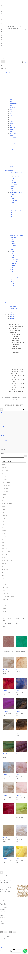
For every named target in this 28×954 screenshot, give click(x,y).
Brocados (4, 473)
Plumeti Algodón (13, 137)
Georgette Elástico (13, 103)
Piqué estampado (14, 281)
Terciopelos (12, 160)
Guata (11, 105)
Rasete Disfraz (13, 143)
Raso (11, 145)
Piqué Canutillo (14, 263)
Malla (11, 119)
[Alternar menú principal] (1, 409)
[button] (2, 65)
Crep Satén (12, 89)
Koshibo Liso (12, 107)
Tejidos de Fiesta (13, 223)
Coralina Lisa (16, 277)
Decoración (12, 251)
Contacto (7, 393)
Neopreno (4, 533)
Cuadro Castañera (13, 91)
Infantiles (11, 269)
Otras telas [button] (3, 445)
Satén (11, 151)
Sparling (11, 154)
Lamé (11, 109)
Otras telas (8, 322)
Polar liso (12, 129)
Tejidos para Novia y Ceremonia (16, 235)
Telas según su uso (9, 170)
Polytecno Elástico (13, 133)
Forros (11, 99)
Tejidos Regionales (14, 218)
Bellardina (12, 82)
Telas (6, 76)
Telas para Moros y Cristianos (16, 192)
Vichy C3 (12, 164)
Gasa (11, 101)
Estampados (12, 95)
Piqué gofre (13, 279)
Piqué (11, 139)
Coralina (4, 476)
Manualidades (12, 292)
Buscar (2, 453)
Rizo (11, 147)
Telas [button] (2, 426)
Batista (11, 80)
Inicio (6, 70)
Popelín (11, 135)
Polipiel (11, 131)
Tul (10, 162)
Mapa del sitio (3, 947)
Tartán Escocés (13, 158)
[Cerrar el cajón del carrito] (1, 872)
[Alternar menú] (25, 426)
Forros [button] (2, 435)
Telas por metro (8, 74)
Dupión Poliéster (13, 93)
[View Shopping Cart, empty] (26, 62)
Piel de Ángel (12, 127)
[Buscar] (25, 456)
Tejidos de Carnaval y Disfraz (16, 172)
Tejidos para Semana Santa (15, 210)
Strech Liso (12, 156)
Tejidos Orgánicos (8, 312)
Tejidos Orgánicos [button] (5, 440)
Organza (11, 123)
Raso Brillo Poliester (14, 308)
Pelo (10, 125)
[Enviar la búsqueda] (3, 61)
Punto (11, 141)
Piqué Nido (13, 285)
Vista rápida (5, 649)
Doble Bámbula (14, 290)
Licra (11, 113)
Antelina (11, 78)
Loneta (3, 524)
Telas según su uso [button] (5, 431)
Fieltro (11, 97)
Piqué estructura (13, 316)
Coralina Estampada (17, 275)
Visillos (11, 168)
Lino (11, 115)
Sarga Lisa (12, 149)
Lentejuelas (12, 111)
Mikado (11, 121)
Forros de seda (13, 306)
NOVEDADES (8, 72)
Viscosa (11, 166)
